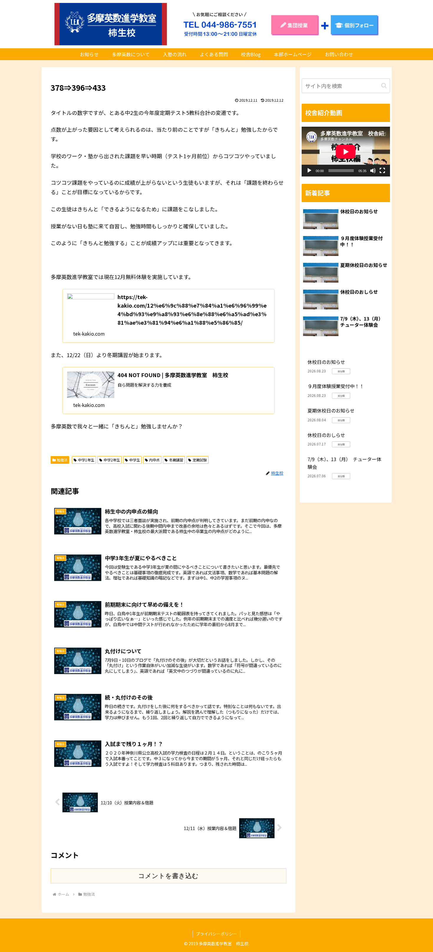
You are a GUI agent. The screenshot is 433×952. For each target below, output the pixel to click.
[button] (384, 85)
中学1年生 (86, 459)
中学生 (134, 459)
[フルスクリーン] (382, 171)
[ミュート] (373, 171)
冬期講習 (176, 459)
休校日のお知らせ (326, 361)
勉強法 (62, 459)
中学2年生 (112, 459)
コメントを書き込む (168, 876)
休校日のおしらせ (326, 434)
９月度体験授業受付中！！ (336, 386)
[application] (346, 151)
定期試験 (200, 459)
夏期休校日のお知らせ (331, 410)
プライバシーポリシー (216, 934)
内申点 (154, 459)
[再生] (309, 171)
